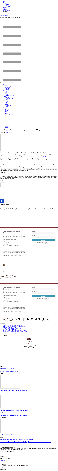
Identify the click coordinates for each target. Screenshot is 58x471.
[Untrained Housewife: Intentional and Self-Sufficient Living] (29, 343)
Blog (3, 217)
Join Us (1, 462)
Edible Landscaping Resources (9, 371)
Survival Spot (2, 152)
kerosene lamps (10, 154)
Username (2, 454)
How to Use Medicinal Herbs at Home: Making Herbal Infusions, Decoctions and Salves (25, 442)
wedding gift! (43, 156)
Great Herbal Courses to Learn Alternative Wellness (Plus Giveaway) (15, 330)
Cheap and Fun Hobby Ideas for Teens (10, 327)
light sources (27, 222)
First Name (34, 231)
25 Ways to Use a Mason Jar (8, 434)
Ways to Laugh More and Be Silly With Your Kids (12, 328)
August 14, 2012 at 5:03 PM (8, 267)
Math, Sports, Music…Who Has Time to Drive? (14, 415)
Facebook (4, 219)
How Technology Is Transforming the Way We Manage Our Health (15, 331)
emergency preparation (20, 222)
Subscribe (43, 240)
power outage (32, 222)
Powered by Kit (43, 243)
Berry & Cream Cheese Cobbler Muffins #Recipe (14, 410)
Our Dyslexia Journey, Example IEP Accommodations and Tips (14, 326)
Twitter (4, 218)
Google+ (4, 220)
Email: (1, 467)
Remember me (7, 458)
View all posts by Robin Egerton (9, 216)
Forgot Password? (3, 460)
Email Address (34, 235)
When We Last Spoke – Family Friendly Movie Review (13, 325)
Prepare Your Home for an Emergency (9, 329)
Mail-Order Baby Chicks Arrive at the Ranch (13, 390)
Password (2, 456)
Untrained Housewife (4, 15)
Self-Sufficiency (8, 222)
